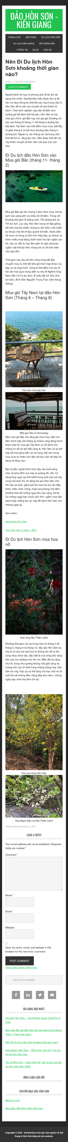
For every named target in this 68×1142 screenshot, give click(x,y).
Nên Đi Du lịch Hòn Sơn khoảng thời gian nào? (31, 1042)
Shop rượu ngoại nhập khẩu (21, 967)
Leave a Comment (18, 86)
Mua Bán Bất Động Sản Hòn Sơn (24, 1108)
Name (9, 895)
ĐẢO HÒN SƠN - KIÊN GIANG (34, 20)
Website (9, 927)
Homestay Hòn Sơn (16, 521)
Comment (11, 854)
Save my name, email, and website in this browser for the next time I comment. (28, 949)
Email (9, 911)
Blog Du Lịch (28, 826)
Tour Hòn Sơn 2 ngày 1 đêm (21, 530)
